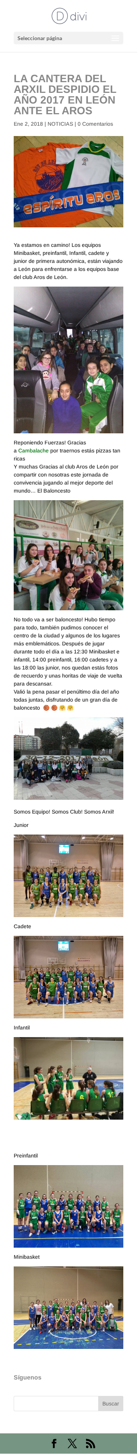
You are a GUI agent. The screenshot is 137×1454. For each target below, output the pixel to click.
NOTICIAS (60, 124)
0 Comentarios (95, 124)
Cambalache (33, 450)
